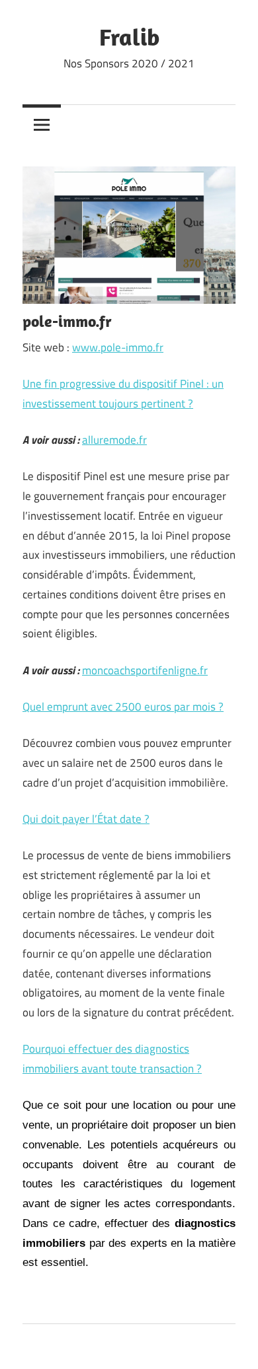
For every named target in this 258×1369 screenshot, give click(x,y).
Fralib (129, 37)
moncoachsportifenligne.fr (145, 670)
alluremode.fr (114, 439)
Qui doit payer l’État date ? (86, 818)
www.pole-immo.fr (117, 347)
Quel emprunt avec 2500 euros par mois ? (123, 706)
